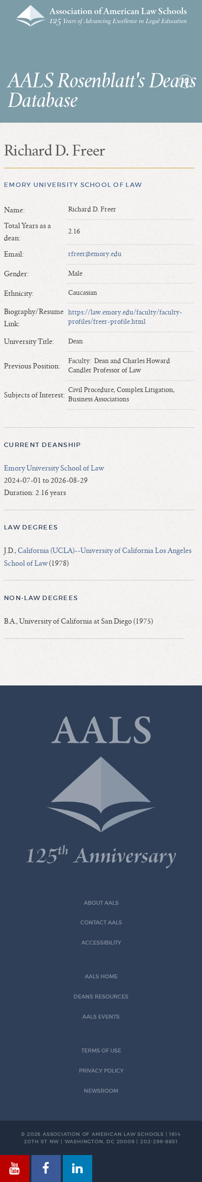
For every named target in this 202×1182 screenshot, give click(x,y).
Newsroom (101, 1091)
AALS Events (101, 1017)
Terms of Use (101, 1051)
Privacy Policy (101, 1071)
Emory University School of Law (73, 184)
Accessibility (101, 943)
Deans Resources (101, 997)
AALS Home (101, 976)
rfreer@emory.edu (95, 254)
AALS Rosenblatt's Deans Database (102, 91)
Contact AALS (101, 922)
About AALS (101, 903)
